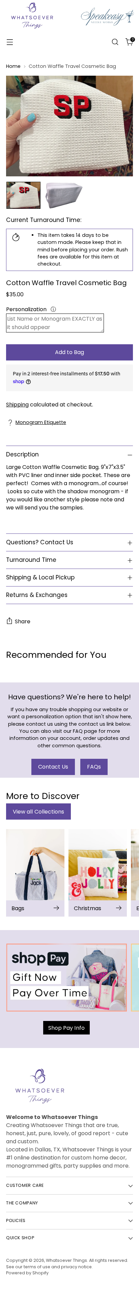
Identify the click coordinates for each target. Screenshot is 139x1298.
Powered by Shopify (27, 1273)
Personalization (27, 309)
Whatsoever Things (66, 1260)
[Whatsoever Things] (69, 42)
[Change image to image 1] (23, 195)
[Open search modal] (115, 42)
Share (22, 621)
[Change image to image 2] (64, 195)
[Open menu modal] (10, 42)
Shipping (17, 404)
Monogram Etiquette (41, 422)
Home (13, 66)
